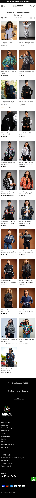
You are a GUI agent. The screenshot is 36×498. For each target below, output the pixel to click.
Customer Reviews (7, 444)
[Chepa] (18, 6)
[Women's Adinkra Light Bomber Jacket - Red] (9, 210)
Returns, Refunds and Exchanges (12, 458)
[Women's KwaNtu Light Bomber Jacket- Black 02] (27, 239)
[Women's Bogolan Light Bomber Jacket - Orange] (27, 180)
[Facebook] (5, 476)
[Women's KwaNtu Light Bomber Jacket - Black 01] (9, 269)
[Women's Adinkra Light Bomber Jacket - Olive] (27, 210)
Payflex (3, 439)
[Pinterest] (15, 476)
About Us (4, 425)
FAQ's (3, 442)
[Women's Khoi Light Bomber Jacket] (9, 30)
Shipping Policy (6, 463)
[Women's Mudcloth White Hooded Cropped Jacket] (27, 30)
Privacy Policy (5, 460)
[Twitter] (2, 476)
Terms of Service (6, 466)
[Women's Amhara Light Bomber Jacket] (9, 180)
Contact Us (5, 430)
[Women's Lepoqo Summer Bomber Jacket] (9, 328)
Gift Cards (4, 447)
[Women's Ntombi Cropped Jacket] (27, 60)
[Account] (30, 6)
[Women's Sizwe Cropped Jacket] (9, 60)
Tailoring (4, 433)
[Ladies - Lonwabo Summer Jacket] (27, 328)
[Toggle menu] (2, 6)
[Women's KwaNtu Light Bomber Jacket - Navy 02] (9, 239)
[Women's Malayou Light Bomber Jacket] (9, 151)
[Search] (5, 6)
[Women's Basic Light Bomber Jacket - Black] (9, 89)
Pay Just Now (5, 436)
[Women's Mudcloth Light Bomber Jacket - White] (27, 151)
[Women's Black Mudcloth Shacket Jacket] (9, 298)
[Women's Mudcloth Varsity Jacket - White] (27, 121)
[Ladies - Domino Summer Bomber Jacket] (9, 357)
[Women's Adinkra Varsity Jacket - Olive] (27, 89)
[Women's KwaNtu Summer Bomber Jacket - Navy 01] (27, 298)
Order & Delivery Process (9, 428)
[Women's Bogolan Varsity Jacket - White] (9, 121)
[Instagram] (12, 476)
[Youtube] (8, 476)
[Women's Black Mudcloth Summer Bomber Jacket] (27, 269)
